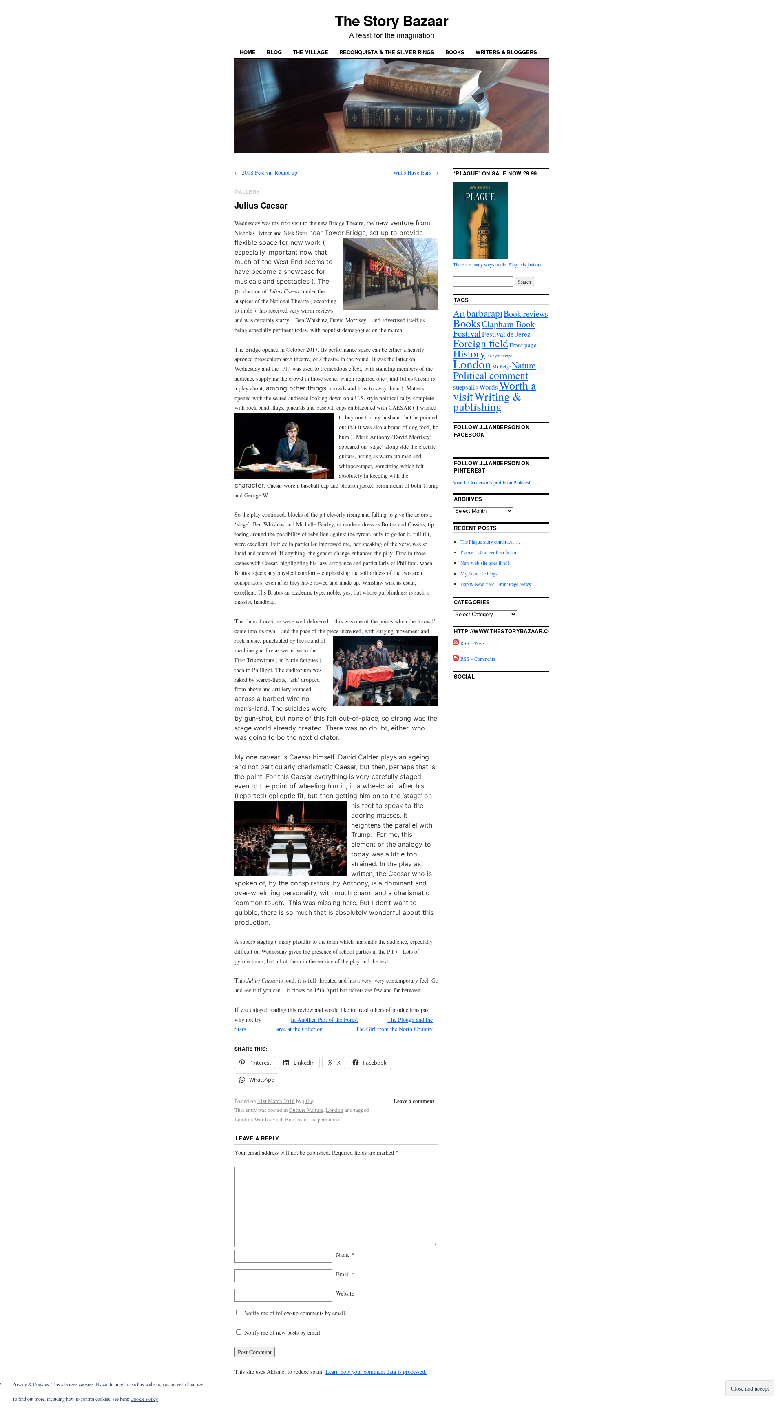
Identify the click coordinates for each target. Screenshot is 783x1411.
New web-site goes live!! (484, 562)
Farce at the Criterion (298, 1029)
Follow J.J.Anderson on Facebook (491, 430)
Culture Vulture (306, 1110)
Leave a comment (414, 1101)
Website (345, 1293)
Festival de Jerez (506, 334)
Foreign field (480, 343)
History (469, 353)
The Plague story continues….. (490, 541)
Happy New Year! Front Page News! (496, 584)
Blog (274, 52)
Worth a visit (268, 1119)
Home (248, 52)
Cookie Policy (144, 1398)
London (334, 1110)
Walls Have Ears (415, 172)
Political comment (490, 375)
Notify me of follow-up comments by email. (295, 1313)
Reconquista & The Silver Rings (386, 52)
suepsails (465, 387)
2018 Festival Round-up (265, 172)
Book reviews (526, 313)
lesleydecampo (499, 356)
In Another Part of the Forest (324, 1019)
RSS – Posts (472, 643)
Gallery (247, 191)
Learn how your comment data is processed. (376, 1372)
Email (345, 1274)
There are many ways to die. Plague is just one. (498, 264)
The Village (310, 52)
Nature (524, 365)
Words (488, 387)
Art (459, 313)
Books (454, 52)
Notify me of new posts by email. (283, 1332)
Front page (523, 345)
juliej (309, 1101)
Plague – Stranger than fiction (489, 552)
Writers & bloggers (506, 52)
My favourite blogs (479, 573)
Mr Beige (501, 366)
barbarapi (484, 313)
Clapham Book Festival (494, 328)
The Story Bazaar (391, 20)
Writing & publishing (487, 401)
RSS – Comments (477, 658)
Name (345, 1254)
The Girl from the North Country (394, 1029)
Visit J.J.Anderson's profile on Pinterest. (492, 482)
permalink (329, 1119)
